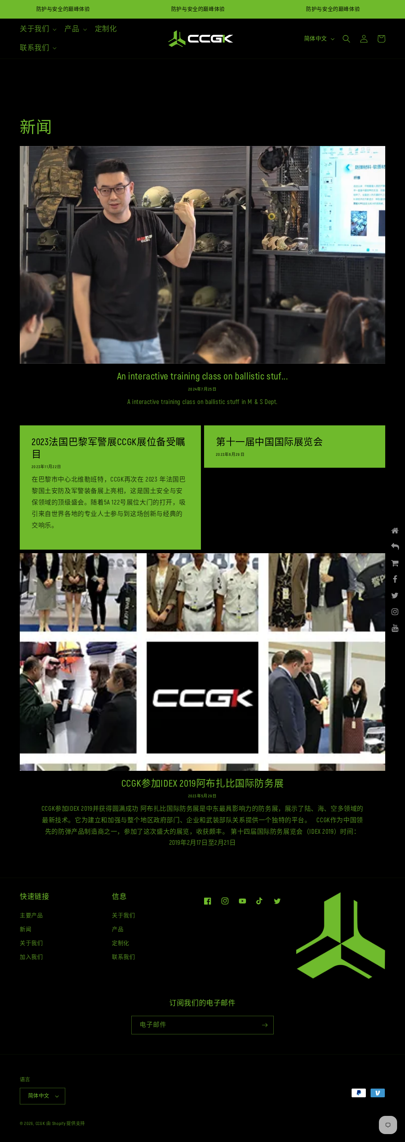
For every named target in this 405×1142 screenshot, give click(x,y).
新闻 (25, 929)
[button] (37, 29)
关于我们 (31, 943)
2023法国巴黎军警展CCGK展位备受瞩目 (108, 448)
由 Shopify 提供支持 (65, 1123)
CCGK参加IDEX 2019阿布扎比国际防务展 (202, 783)
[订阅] (264, 1025)
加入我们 (31, 957)
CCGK (40, 1123)
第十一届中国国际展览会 (269, 442)
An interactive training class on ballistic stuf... (202, 376)
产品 (117, 929)
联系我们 (123, 957)
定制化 (120, 943)
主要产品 (31, 915)
